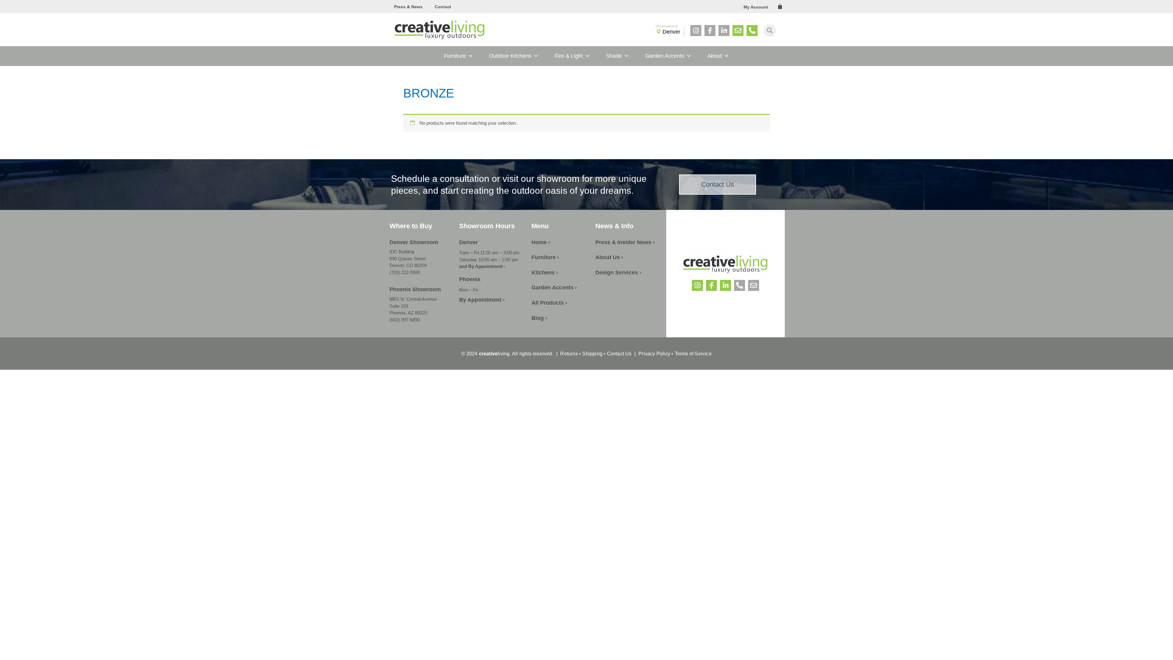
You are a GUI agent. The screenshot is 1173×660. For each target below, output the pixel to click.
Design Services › (618, 273)
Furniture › (545, 257)
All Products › (549, 303)
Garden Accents (664, 56)
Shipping (592, 353)
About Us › (609, 257)
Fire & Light (569, 56)
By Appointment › (482, 300)
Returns (569, 353)
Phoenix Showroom (415, 289)
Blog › (539, 318)
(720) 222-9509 (404, 272)
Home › (541, 242)
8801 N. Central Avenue (413, 299)
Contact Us (619, 353)
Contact (443, 6)
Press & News (408, 6)
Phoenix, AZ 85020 (408, 312)
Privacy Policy (654, 353)
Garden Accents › (554, 287)
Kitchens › (545, 273)
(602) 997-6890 (404, 319)
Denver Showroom (413, 242)
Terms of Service (692, 353)
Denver (671, 32)
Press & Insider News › (625, 242)
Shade (614, 56)
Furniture (455, 56)
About (714, 56)
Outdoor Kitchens (510, 56)
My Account (756, 7)
